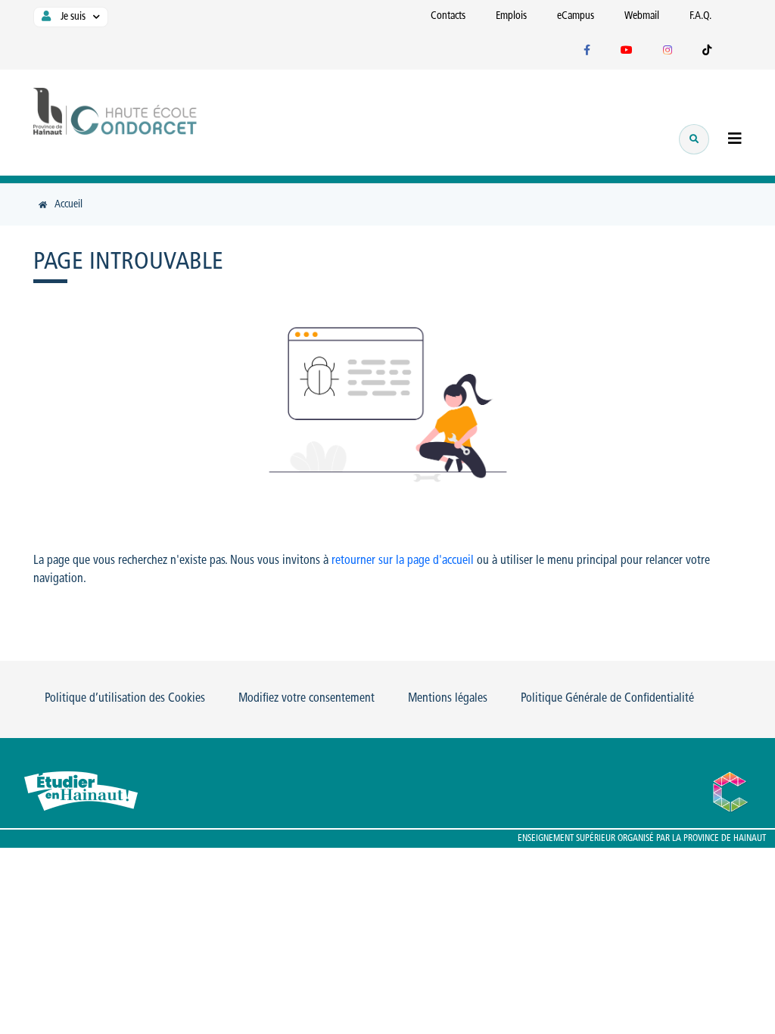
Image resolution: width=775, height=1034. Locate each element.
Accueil (68, 204)
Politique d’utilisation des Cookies (125, 699)
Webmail (641, 16)
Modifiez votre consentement (306, 699)
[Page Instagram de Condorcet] (667, 51)
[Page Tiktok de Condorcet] (706, 51)
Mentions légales (447, 699)
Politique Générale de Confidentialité (607, 699)
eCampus (575, 16)
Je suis (72, 17)
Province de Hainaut (724, 838)
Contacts (448, 16)
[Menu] (735, 140)
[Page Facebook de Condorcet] (587, 51)
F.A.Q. (700, 16)
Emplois (511, 16)
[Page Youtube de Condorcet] (627, 51)
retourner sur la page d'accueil (402, 561)
